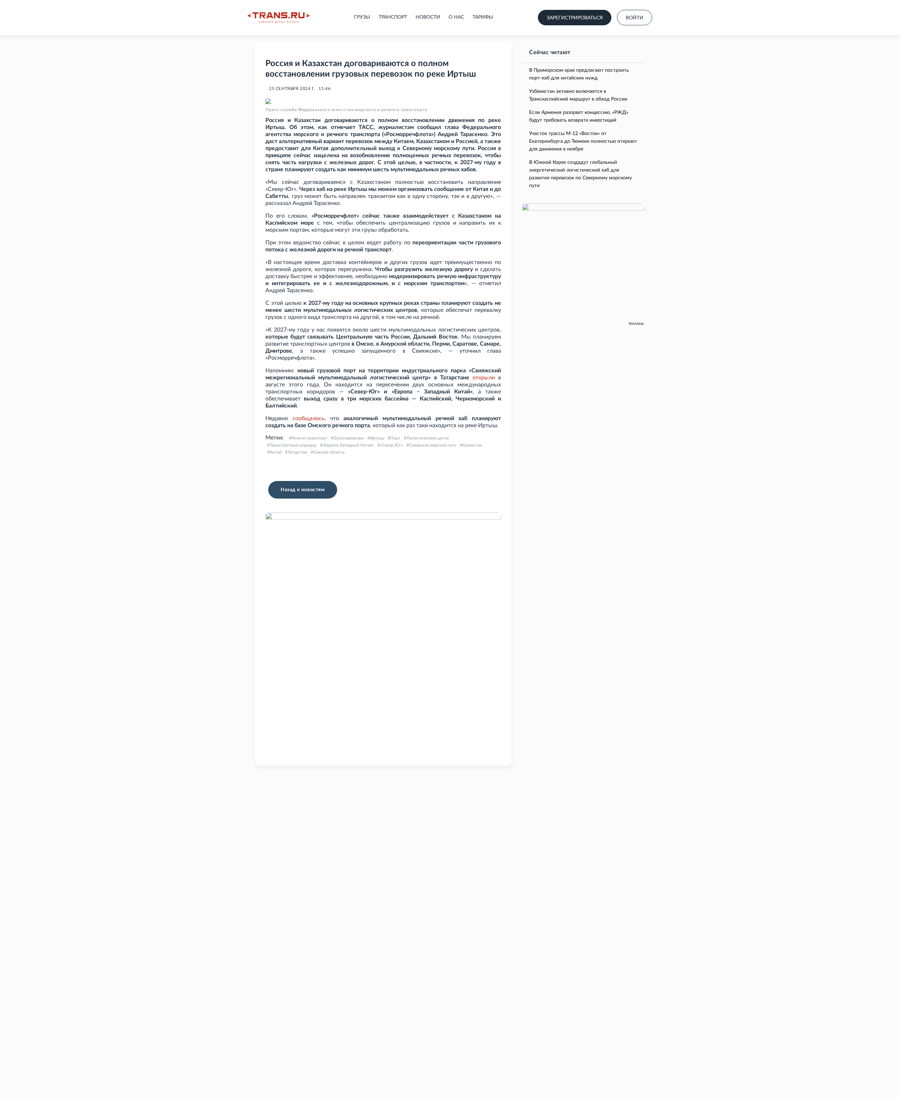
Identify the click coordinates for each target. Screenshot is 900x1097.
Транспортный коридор (293, 445)
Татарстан (297, 452)
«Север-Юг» (391, 445)
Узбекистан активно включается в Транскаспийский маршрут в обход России (578, 95)
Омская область (329, 452)
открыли (483, 377)
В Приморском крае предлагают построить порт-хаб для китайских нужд (579, 74)
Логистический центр (427, 438)
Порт (395, 438)
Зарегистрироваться (575, 17)
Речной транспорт (309, 438)
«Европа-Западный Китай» (348, 445)
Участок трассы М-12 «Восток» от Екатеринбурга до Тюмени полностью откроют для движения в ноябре (583, 141)
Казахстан (472, 445)
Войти (634, 17)
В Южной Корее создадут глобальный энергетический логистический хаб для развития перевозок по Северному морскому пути (580, 174)
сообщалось (308, 418)
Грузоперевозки (348, 438)
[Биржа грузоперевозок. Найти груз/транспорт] (278, 17)
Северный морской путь (432, 445)
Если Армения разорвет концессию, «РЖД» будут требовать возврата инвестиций (578, 116)
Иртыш (377, 438)
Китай (276, 452)
